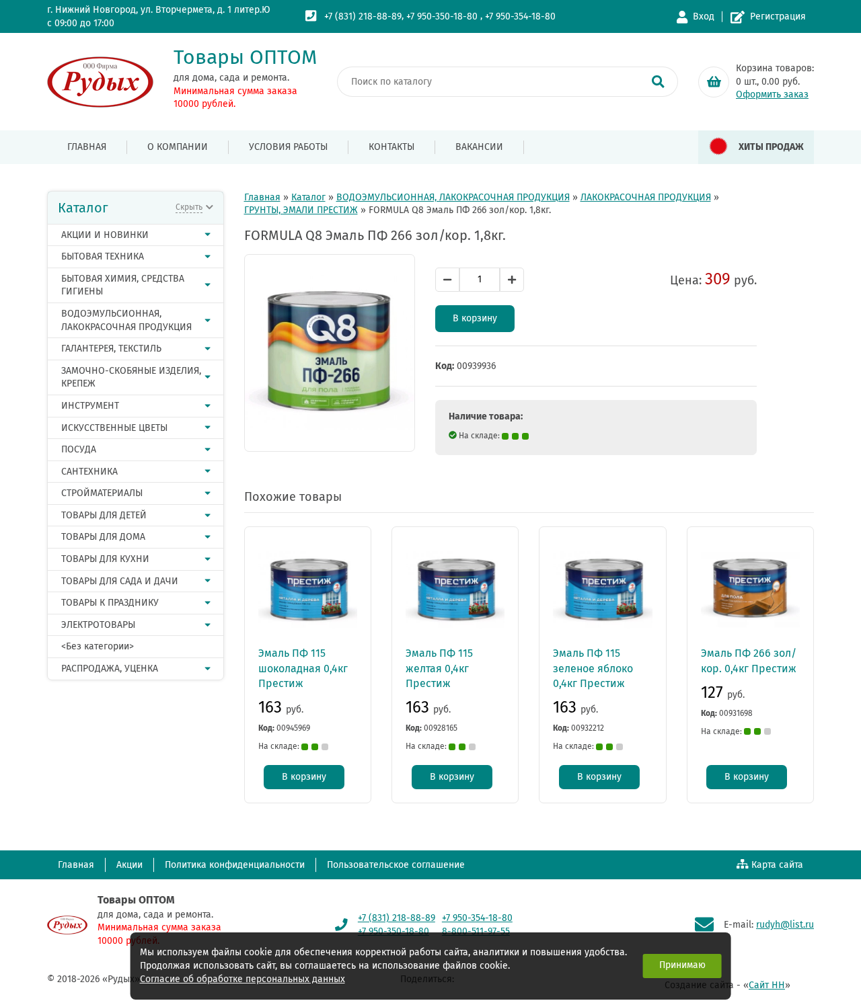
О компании (177, 147)
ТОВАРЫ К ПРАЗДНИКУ (110, 602)
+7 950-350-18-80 (442, 16)
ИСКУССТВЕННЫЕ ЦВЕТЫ (114, 428)
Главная (86, 147)
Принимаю (682, 965)
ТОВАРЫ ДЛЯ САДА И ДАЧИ (119, 581)
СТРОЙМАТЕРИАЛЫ (102, 493)
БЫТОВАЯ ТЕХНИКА (102, 256)
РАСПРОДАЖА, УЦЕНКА (109, 668)
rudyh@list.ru (785, 924)
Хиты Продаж (771, 147)
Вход (703, 16)
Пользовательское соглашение (396, 865)
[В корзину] (713, 82)
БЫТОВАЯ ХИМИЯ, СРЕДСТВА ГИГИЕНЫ (122, 285)
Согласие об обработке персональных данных (242, 979)
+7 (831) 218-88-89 (363, 16)
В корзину (475, 318)
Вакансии (479, 147)
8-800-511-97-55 (476, 931)
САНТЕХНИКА (89, 471)
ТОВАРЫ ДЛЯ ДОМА (103, 536)
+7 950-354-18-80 (520, 16)
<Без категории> (97, 646)
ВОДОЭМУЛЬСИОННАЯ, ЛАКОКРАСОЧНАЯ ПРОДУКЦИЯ (126, 320)
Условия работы (288, 147)
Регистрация (778, 16)
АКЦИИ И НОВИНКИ (105, 235)
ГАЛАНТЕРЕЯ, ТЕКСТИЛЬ (111, 348)
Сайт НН (767, 985)
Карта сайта (777, 865)
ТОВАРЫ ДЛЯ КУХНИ (105, 559)
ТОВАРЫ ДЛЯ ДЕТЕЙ (104, 515)
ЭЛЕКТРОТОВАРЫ (98, 625)
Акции (129, 865)
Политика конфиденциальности (235, 865)
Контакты (391, 147)
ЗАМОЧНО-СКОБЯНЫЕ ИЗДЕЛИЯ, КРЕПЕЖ (131, 377)
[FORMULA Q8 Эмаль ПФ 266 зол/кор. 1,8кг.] (329, 353)
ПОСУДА (78, 449)
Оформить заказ (772, 94)
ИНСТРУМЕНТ (90, 405)
